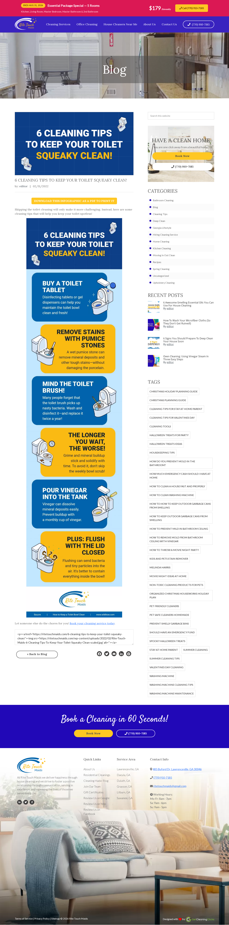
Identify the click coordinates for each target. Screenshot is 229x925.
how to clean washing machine (172, 494)
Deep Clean (159, 220)
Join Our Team (91, 786)
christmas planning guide (168, 400)
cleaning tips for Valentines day (172, 417)
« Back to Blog (37, 654)
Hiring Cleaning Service (165, 234)
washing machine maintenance (172, 693)
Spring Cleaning (161, 268)
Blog (155, 207)
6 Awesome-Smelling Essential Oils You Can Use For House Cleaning (188, 304)
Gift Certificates (93, 792)
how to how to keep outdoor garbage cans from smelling (180, 505)
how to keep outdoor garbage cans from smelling (179, 518)
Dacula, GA (123, 775)
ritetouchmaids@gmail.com (169, 786)
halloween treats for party (169, 435)
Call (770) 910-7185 (193, 8)
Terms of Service (24, 918)
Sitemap (55, 918)
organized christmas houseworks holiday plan (179, 595)
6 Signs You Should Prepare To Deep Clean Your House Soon (188, 340)
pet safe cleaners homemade (169, 614)
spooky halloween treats (167, 640)
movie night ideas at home (168, 576)
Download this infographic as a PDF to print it (74, 201)
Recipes (157, 262)
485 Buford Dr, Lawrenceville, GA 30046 (177, 769)
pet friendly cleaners (164, 606)
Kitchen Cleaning (162, 248)
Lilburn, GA (123, 792)
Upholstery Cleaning (164, 282)
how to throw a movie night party (174, 549)
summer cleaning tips (165, 658)
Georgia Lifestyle (162, 227)
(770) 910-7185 (184, 166)
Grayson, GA (124, 786)
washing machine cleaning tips (171, 684)
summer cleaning (195, 649)
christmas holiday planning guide (174, 391)
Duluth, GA (123, 780)
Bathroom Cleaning (163, 200)
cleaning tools (160, 426)
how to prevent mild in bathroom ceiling (179, 528)
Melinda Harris (160, 567)
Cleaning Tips (160, 213)
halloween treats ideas (166, 443)
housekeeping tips (162, 452)
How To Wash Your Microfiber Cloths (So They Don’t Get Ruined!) (186, 322)
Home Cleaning (161, 241)
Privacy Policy (42, 918)
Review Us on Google (96, 798)
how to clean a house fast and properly (177, 486)
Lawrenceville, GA (128, 769)
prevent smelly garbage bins (169, 623)
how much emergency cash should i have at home (180, 475)
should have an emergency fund (172, 632)
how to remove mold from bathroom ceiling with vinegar (176, 539)
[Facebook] (99, 653)
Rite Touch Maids (78, 918)
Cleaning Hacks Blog (95, 780)
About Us (89, 769)
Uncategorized (161, 275)
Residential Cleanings (96, 775)
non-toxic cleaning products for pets (176, 584)
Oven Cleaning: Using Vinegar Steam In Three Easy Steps (186, 358)
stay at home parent (164, 649)
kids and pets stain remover (169, 558)
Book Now (182, 156)
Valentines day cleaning (166, 667)
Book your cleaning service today (92, 623)
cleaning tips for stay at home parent (176, 408)
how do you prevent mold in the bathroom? (172, 463)
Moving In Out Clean (164, 255)
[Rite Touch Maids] (26, 28)
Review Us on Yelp (94, 803)
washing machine (162, 675)
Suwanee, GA (125, 798)
